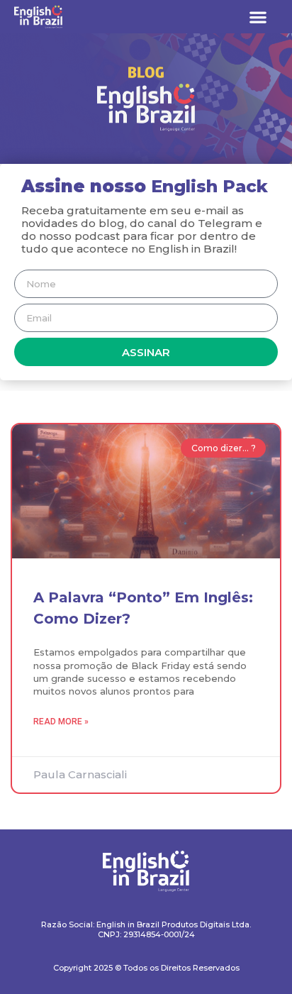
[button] (257, 17)
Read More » (61, 722)
